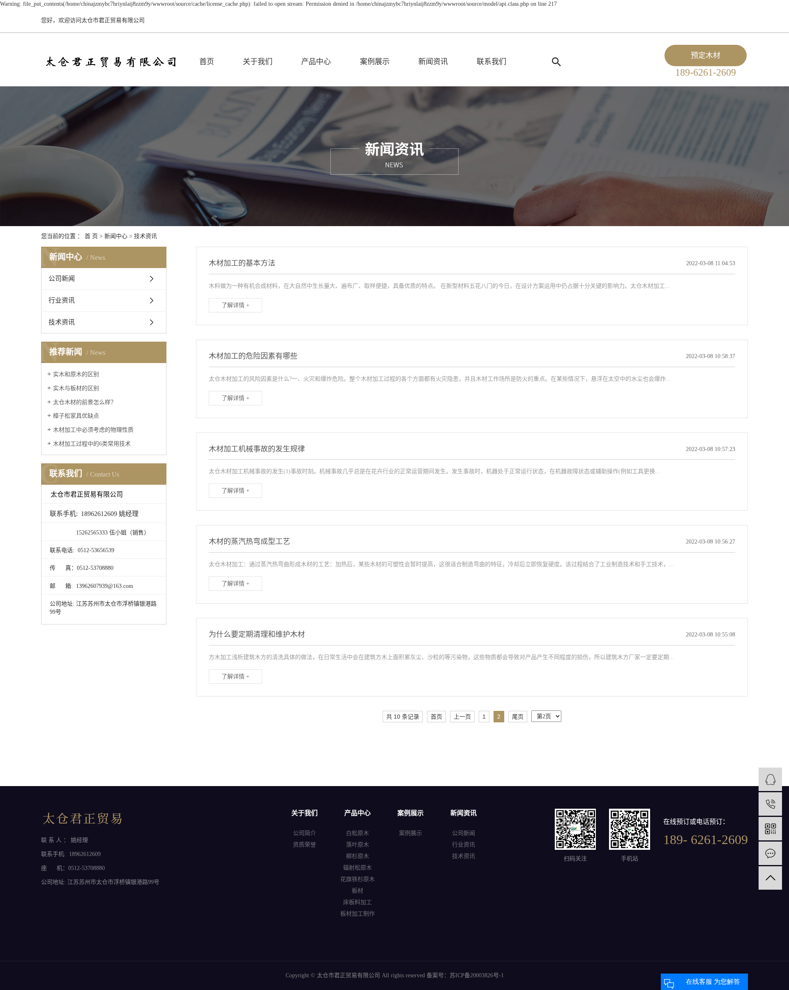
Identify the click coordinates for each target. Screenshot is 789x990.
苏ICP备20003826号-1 (477, 975)
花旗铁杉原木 (357, 879)
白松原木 (357, 833)
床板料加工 (357, 902)
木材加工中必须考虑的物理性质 (93, 430)
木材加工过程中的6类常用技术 (92, 444)
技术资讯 (145, 236)
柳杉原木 (357, 856)
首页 (206, 62)
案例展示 (375, 62)
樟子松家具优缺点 (76, 416)
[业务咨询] (770, 779)
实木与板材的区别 (76, 388)
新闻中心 (115, 236)
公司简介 (304, 833)
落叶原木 (357, 845)
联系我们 (491, 62)
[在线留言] (770, 853)
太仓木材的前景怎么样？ (84, 402)
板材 (357, 891)
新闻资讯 (433, 62)
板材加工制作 (357, 914)
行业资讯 (61, 300)
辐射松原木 (357, 868)
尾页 (518, 716)
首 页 (91, 236)
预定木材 (705, 55)
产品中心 (316, 62)
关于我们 (257, 62)
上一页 (462, 716)
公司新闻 (61, 278)
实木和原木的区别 (76, 374)
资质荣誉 (304, 845)
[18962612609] (770, 804)
